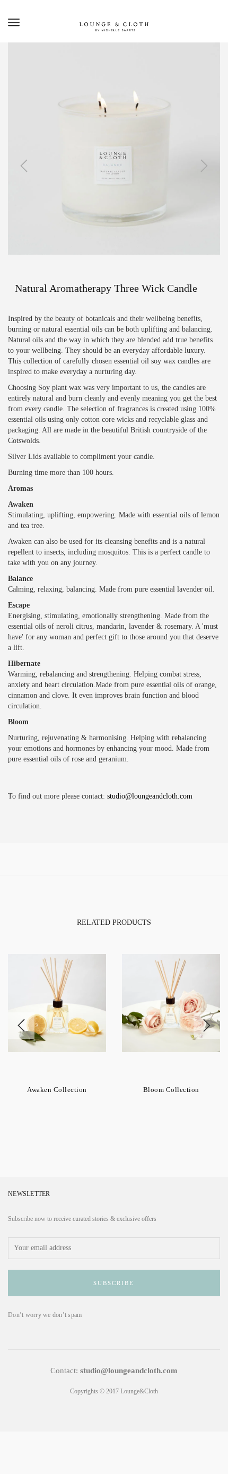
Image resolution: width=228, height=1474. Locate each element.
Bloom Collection (171, 1090)
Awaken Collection (57, 1090)
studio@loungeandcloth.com (149, 796)
